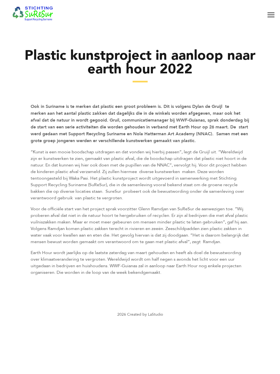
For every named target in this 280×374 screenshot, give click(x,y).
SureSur (113, 191)
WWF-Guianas (190, 120)
